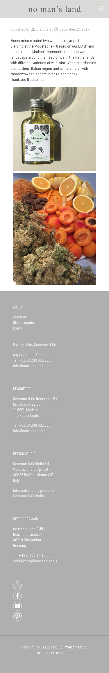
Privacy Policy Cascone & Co (35, 344)
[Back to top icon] (96, 660)
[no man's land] (54, 8)
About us (20, 317)
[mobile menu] (101, 9)
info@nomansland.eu (30, 365)
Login (17, 328)
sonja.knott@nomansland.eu (36, 561)
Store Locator (23, 322)
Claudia (43, 29)
